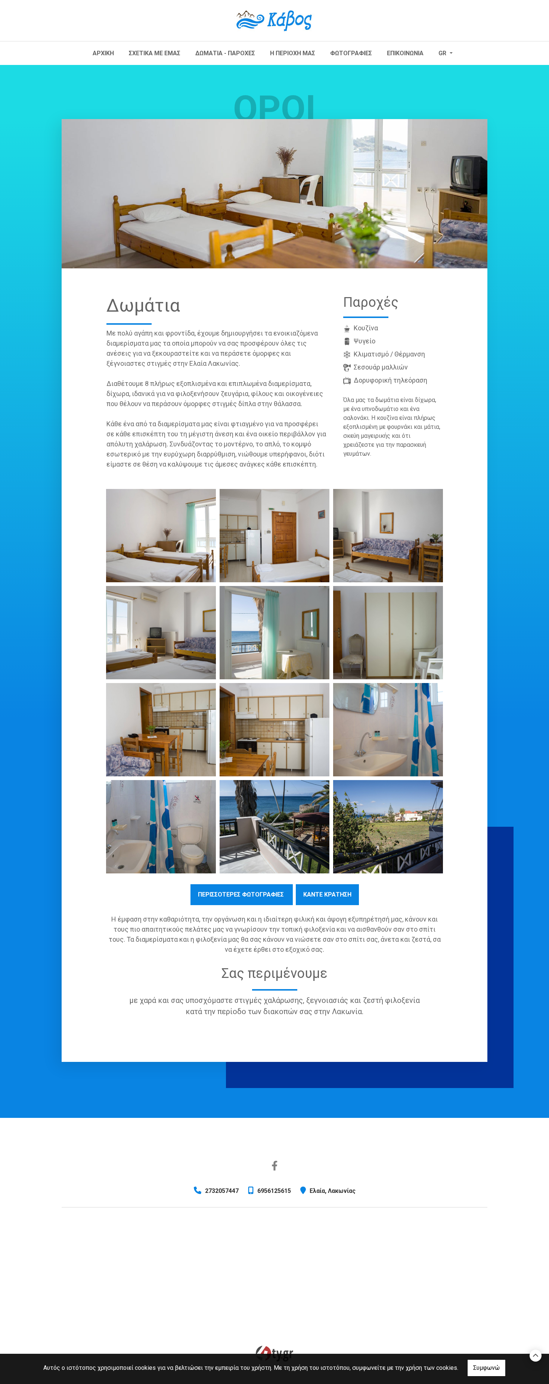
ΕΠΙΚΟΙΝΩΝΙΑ (405, 53)
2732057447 (222, 1190)
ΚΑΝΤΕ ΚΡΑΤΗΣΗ (327, 894)
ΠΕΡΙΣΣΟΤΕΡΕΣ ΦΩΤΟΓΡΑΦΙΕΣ (241, 894)
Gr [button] (443, 53)
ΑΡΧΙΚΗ (103, 53)
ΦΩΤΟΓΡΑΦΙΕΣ (351, 53)
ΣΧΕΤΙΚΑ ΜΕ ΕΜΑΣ (154, 53)
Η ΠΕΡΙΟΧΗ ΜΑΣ (292, 53)
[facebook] (275, 1166)
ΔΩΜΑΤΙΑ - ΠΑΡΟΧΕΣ (225, 53)
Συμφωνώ (486, 1367)
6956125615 (274, 1190)
